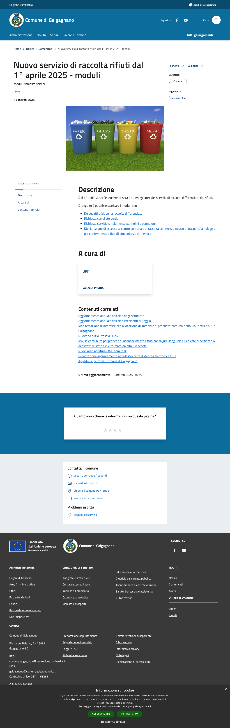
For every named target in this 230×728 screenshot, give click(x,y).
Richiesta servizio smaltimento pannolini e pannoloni (120, 223)
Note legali (122, 655)
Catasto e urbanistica (75, 597)
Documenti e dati (19, 617)
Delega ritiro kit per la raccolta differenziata (113, 213)
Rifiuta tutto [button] (129, 713)
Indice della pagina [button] (28, 183)
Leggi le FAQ (70, 649)
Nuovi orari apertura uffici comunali (102, 351)
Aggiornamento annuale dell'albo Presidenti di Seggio (114, 320)
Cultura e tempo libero (76, 584)
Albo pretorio (124, 642)
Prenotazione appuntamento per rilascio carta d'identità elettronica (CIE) (127, 356)
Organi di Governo (20, 578)
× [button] (226, 689)
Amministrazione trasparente (134, 636)
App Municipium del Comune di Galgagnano (107, 361)
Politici (13, 604)
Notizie (173, 578)
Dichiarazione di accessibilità (133, 662)
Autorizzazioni (124, 598)
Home (17, 49)
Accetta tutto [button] (101, 713)
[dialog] (115, 706)
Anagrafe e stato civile (76, 578)
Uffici (12, 591)
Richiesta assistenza (75, 655)
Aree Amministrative (22, 584)
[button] (115, 722)
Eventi (173, 615)
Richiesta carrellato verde (101, 218)
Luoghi (173, 608)
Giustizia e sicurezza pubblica (133, 578)
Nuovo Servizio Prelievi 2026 (98, 335)
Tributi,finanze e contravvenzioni (136, 585)
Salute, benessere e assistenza (134, 591)
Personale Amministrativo (25, 610)
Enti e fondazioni (19, 597)
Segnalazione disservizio (77, 642)
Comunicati (45, 49)
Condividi (175, 66)
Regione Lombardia (21, 5)
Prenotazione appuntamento (80, 636)
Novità (30, 49)
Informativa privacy (127, 649)
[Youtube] (184, 19)
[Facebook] (175, 19)
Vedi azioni (194, 66)
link (149, 706)
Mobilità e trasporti (74, 604)
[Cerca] (216, 20)
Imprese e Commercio (76, 591)
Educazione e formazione (131, 572)
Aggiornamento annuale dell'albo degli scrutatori (111, 315)
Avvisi (172, 591)
